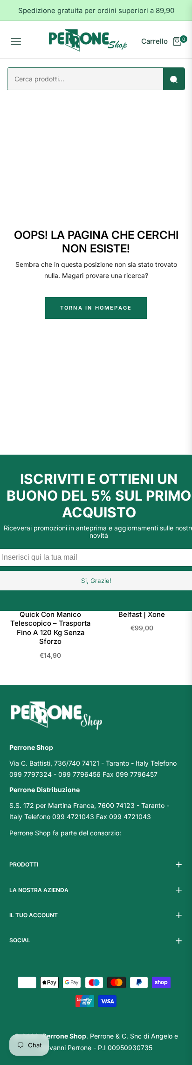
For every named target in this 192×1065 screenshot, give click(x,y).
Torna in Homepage (96, 307)
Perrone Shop (64, 1036)
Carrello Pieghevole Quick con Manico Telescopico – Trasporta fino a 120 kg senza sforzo (50, 623)
